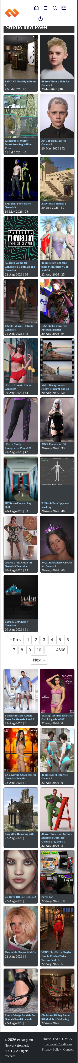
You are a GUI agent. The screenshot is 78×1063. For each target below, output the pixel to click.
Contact (68, 1049)
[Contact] (61, 7)
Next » (39, 660)
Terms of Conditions (58, 1044)
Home (47, 1039)
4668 (60, 650)
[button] (45, 7)
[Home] (36, 7)
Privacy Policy (51, 1049)
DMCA (67, 1039)
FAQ (56, 1039)
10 (39, 650)
